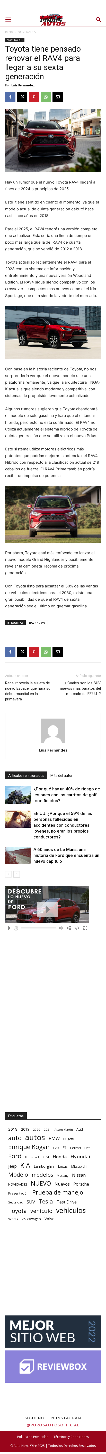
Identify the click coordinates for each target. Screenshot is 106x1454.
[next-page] (16, 874)
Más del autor (61, 776)
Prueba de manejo (57, 1192)
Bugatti (68, 1139)
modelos (42, 1174)
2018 (12, 1129)
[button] (8, 20)
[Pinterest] (34, 97)
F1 (65, 1147)
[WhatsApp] (46, 97)
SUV (31, 1202)
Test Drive (67, 1202)
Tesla (46, 1201)
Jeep (12, 1166)
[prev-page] (8, 874)
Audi (80, 1129)
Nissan (79, 1175)
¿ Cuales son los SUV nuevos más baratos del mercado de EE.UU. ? (80, 688)
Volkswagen (31, 1219)
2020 (36, 1129)
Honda (60, 1156)
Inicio (9, 32)
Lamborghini (44, 1166)
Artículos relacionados (26, 776)
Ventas (13, 1219)
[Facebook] (10, 97)
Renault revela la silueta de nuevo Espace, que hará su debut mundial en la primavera (27, 691)
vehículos (71, 1210)
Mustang (62, 1175)
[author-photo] (53, 743)
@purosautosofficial (53, 1424)
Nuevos (62, 1184)
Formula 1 (32, 1157)
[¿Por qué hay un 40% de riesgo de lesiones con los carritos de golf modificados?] (18, 795)
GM (46, 1156)
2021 (47, 1129)
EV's (56, 1148)
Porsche (81, 1184)
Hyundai (80, 1156)
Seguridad (15, 1202)
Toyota (17, 1210)
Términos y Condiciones (71, 1437)
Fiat (87, 1148)
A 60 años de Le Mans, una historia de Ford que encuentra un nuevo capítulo (66, 855)
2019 (25, 1129)
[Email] (57, 97)
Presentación (18, 1193)
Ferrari (75, 1147)
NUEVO (41, 1183)
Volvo (50, 1218)
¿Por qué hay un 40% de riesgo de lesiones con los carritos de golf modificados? (66, 794)
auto (15, 1137)
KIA (25, 1165)
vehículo (41, 1210)
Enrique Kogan (29, 1147)
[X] (22, 97)
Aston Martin (64, 1129)
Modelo (18, 1174)
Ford (15, 1155)
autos (35, 1137)
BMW (54, 1138)
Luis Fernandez (23, 85)
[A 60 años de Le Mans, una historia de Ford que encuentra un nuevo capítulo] (18, 855)
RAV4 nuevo (37, 622)
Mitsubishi (79, 1166)
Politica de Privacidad (33, 1437)
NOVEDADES (27, 32)
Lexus (63, 1166)
